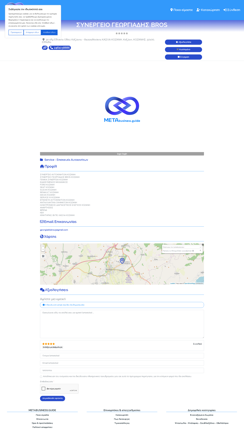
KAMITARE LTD (64, 439)
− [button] (43, 249)
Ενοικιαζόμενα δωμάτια (201, 415)
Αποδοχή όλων (49, 32)
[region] (33, 21)
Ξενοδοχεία (201, 419)
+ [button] (43, 246)
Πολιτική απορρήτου (42, 427)
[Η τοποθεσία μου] (193, 251)
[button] (52, 109)
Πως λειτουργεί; (122, 419)
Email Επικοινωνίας (60, 222)
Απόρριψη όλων (32, 32)
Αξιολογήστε (185, 42)
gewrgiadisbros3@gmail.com (54, 230)
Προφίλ (51, 167)
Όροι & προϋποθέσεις (42, 423)
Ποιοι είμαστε (183, 10)
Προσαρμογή (16, 32)
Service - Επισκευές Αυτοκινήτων (66, 160)
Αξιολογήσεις (56, 290)
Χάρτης (50, 237)
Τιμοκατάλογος (122, 423)
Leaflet (172, 284)
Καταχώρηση (210, 10)
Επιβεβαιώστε (47, 381)
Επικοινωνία (42, 419)
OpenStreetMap (189, 284)
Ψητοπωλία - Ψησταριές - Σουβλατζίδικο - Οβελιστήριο (201, 423)
